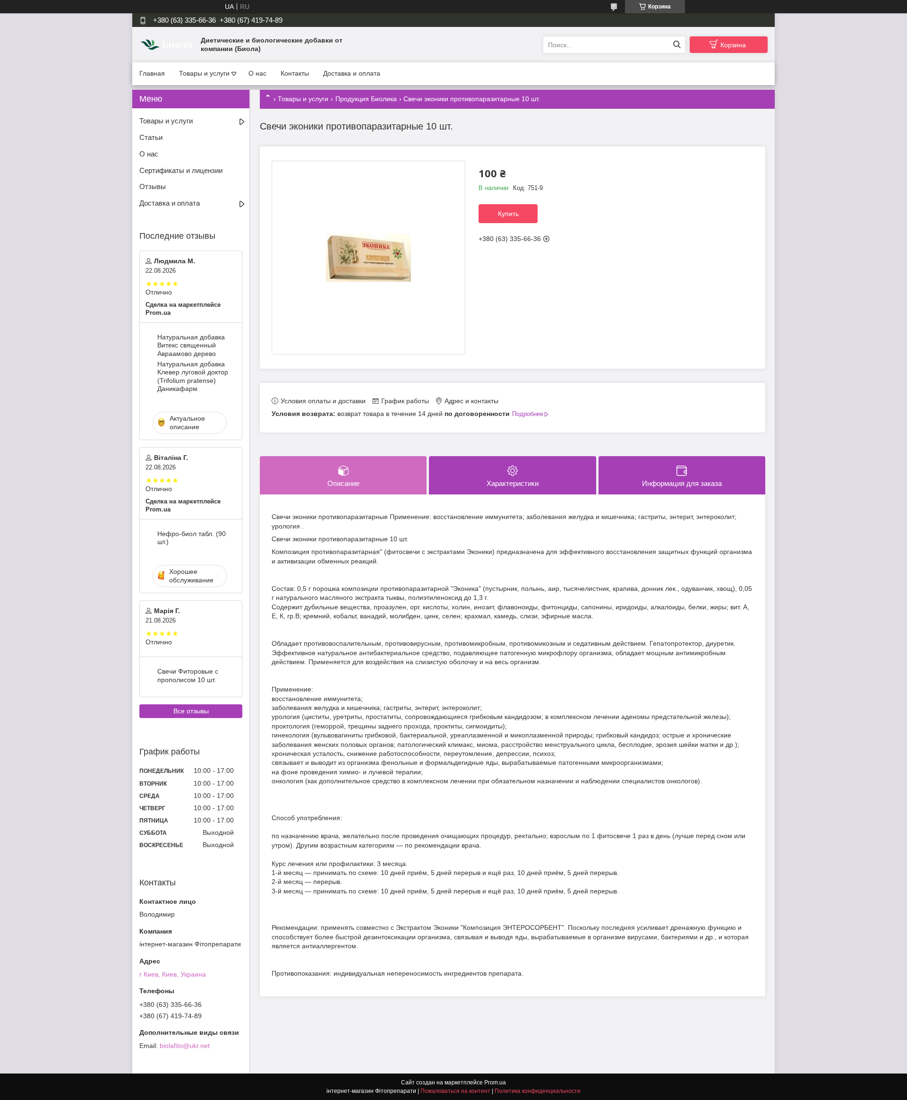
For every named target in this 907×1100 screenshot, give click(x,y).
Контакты (295, 73)
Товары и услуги (204, 73)
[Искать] (676, 44)
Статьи (151, 137)
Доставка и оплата (351, 73)
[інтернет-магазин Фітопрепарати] (167, 44)
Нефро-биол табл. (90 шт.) (191, 538)
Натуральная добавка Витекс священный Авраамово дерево (191, 345)
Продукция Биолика (366, 99)
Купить (508, 213)
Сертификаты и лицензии (180, 170)
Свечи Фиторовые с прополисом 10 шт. (187, 675)
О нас (257, 73)
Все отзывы (191, 711)
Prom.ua (495, 1082)
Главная (152, 73)
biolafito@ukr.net (185, 1045)
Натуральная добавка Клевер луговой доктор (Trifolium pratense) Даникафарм (192, 376)
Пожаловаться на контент (455, 1091)
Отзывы (152, 186)
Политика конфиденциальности (538, 1091)
